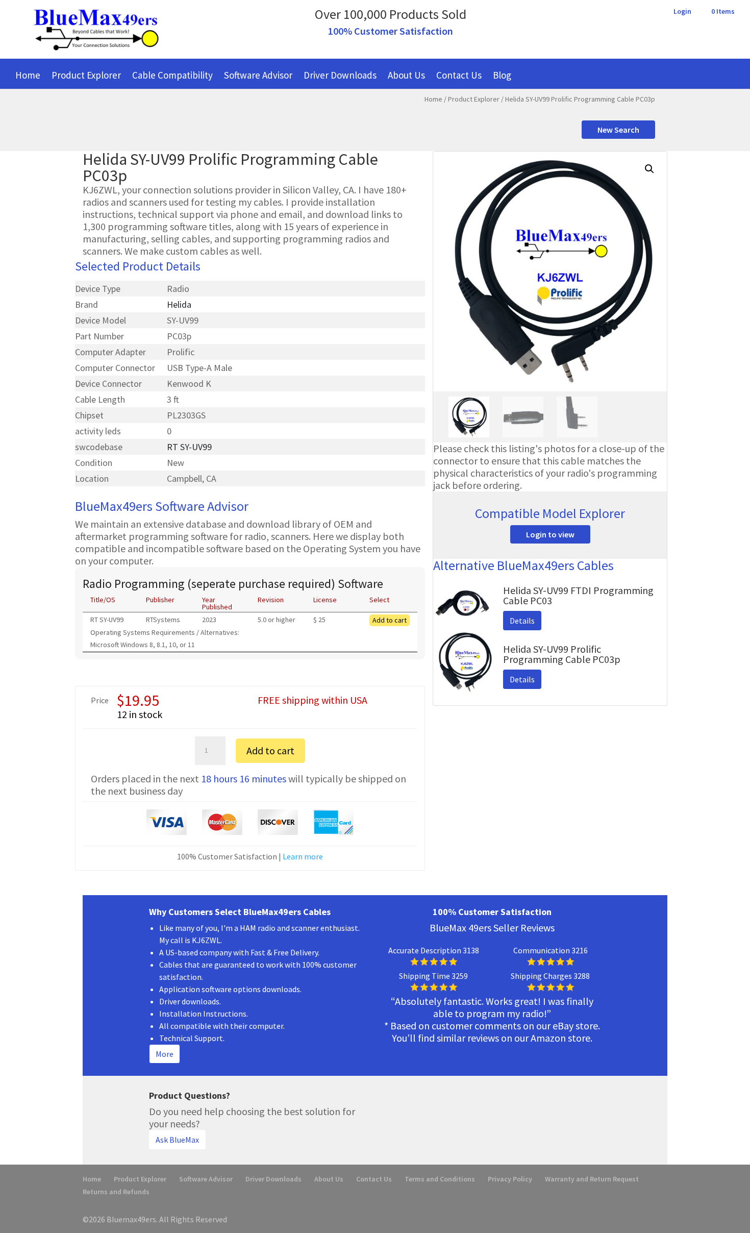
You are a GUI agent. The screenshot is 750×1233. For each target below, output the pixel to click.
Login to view (550, 534)
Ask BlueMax (177, 1140)
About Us (406, 75)
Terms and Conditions (440, 1178)
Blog (502, 75)
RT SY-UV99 (189, 447)
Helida (179, 304)
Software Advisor (258, 75)
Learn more (303, 856)
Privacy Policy (510, 1178)
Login (682, 12)
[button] (649, 169)
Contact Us (459, 75)
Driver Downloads (340, 75)
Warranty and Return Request (592, 1178)
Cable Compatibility (172, 75)
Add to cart (389, 620)
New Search (618, 130)
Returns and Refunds (116, 1191)
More (164, 1054)
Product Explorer (86, 75)
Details (522, 620)
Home (27, 75)
